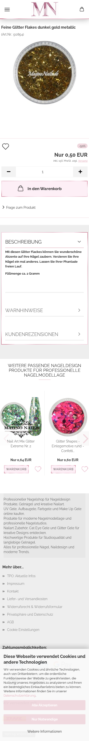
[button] (8, 171)
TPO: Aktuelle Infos (21, 576)
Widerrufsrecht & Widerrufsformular (34, 607)
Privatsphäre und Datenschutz (30, 614)
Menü (7, 9)
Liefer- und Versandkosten (27, 599)
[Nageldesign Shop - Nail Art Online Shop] (44, 9)
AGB (10, 622)
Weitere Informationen (44, 731)
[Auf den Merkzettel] (39, 469)
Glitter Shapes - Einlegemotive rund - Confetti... (68, 446)
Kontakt (13, 591)
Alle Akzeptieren (44, 705)
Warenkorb (16, 469)
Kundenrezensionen (31, 334)
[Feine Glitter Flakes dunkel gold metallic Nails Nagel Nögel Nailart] (44, 72)
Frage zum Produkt (21, 207)
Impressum (15, 584)
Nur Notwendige (45, 719)
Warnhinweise (24, 310)
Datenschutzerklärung (20, 695)
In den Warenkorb (45, 188)
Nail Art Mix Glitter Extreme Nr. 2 (21, 443)
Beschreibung (23, 242)
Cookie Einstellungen (23, 630)
